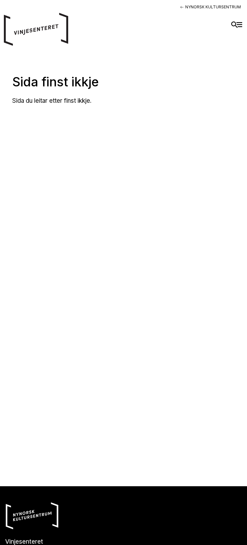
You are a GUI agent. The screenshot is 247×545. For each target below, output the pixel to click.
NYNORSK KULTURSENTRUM (213, 6)
